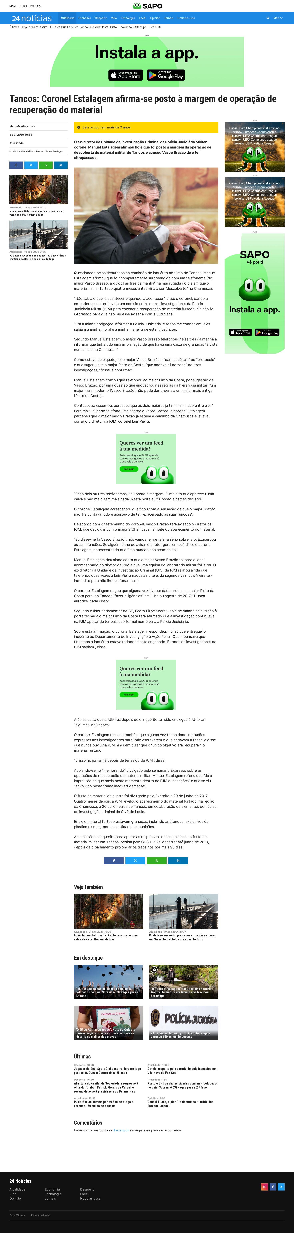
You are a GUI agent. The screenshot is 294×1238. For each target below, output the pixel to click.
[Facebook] (273, 1187)
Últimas (82, 1056)
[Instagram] (264, 1187)
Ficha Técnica (17, 1215)
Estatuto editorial (40, 1215)
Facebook (121, 1130)
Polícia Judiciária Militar (21, 151)
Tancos (39, 151)
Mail (24, 6)
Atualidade (16, 143)
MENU (13, 6)
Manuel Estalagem (54, 151)
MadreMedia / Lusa (22, 126)
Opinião (152, 1098)
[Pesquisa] (268, 18)
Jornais (35, 6)
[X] (281, 1187)
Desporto (79, 1064)
